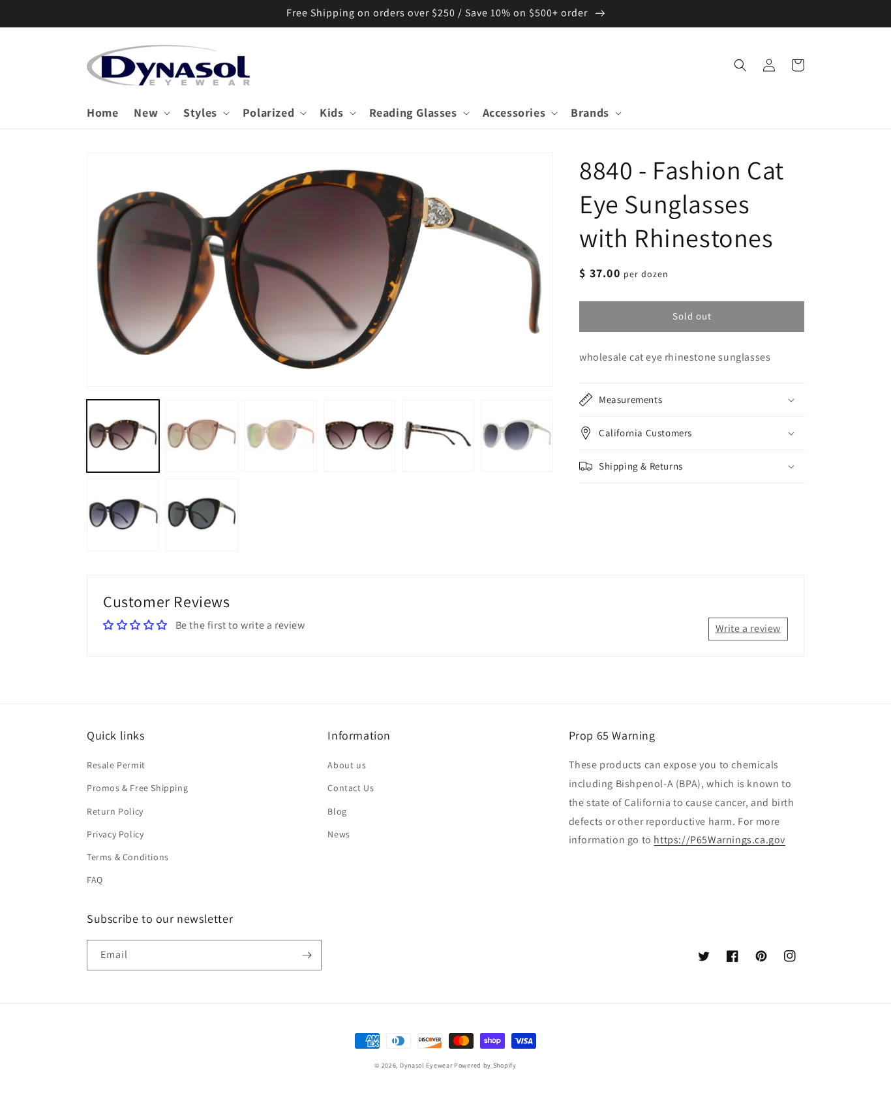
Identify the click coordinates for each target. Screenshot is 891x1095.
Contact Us (350, 788)
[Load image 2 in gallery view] (202, 436)
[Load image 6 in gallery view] (517, 436)
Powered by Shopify (485, 1065)
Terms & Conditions (128, 857)
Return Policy (115, 811)
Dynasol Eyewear (426, 1065)
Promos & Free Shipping (137, 788)
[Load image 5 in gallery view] (438, 436)
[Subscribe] (306, 955)
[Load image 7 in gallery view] (123, 515)
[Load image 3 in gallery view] (281, 436)
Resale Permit (116, 765)
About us (346, 765)
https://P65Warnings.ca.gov (719, 840)
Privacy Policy (115, 834)
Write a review (748, 628)
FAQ (95, 880)
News (338, 834)
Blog (336, 811)
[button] (150, 112)
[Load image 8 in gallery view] (202, 515)
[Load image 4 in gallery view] (360, 436)
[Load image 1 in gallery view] (123, 436)
